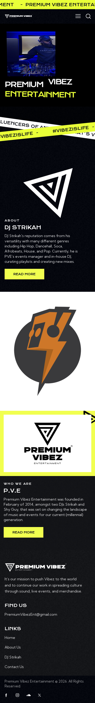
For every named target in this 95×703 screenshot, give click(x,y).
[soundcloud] (28, 695)
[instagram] (17, 695)
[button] (78, 16)
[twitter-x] (39, 695)
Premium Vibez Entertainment (30, 681)
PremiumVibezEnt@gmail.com (31, 614)
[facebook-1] (6, 695)
